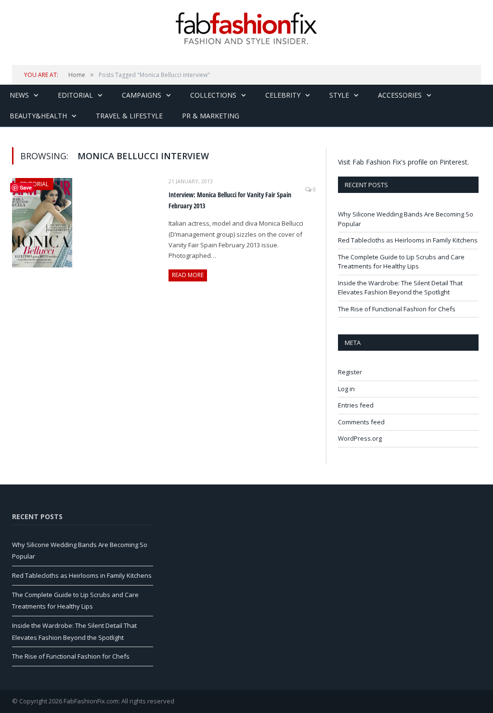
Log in (346, 388)
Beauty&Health (38, 115)
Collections (213, 95)
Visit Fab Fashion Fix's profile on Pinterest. (403, 161)
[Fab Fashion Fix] (246, 28)
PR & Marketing (210, 115)
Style (339, 95)
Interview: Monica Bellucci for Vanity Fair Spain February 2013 (230, 200)
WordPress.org (360, 438)
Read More (188, 275)
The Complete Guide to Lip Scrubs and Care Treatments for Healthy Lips (401, 262)
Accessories (400, 95)
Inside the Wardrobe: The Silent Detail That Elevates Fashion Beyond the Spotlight (400, 288)
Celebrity (282, 95)
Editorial (75, 95)
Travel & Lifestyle (129, 115)
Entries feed (356, 405)
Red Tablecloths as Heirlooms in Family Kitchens (408, 240)
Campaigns (141, 95)
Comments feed (361, 422)
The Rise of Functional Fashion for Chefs (396, 309)
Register (350, 372)
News (19, 95)
